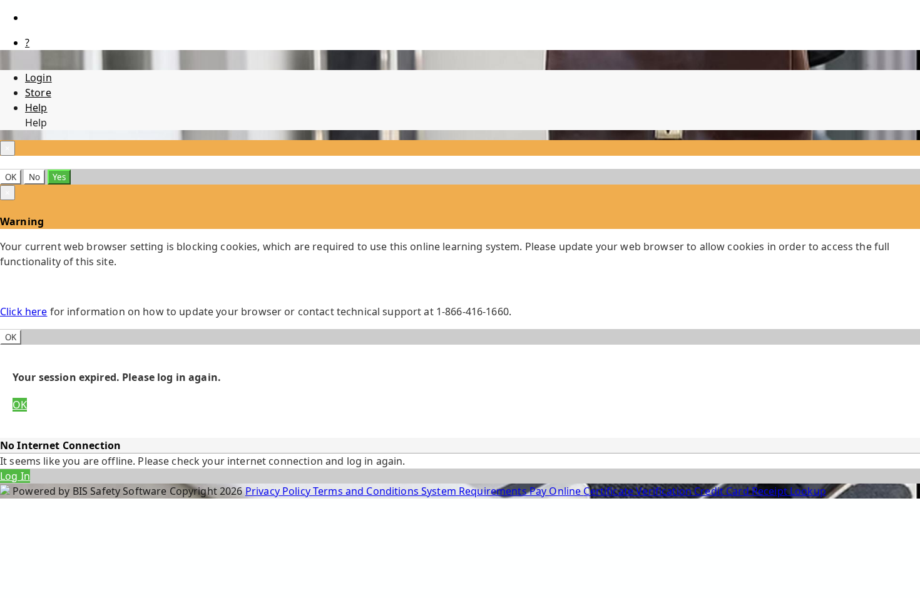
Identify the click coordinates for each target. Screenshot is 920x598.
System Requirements (475, 491)
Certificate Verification (638, 491)
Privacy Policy (279, 491)
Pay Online (556, 491)
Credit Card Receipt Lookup (760, 491)
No (34, 177)
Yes (59, 177)
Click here (23, 311)
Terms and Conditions (367, 491)
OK (10, 177)
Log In (15, 476)
